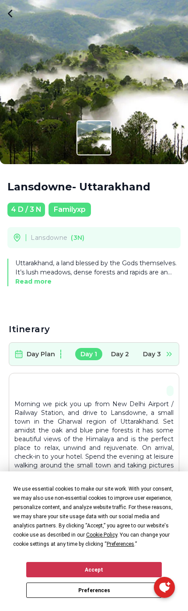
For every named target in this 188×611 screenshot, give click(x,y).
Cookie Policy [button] (101, 535)
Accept (94, 570)
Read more (33, 281)
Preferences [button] (120, 544)
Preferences (94, 590)
